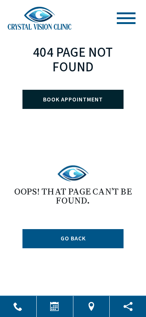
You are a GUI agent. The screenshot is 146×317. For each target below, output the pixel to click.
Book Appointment (73, 99)
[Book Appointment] (55, 306)
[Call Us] (18, 306)
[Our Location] (91, 306)
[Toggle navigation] (126, 18)
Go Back (73, 238)
